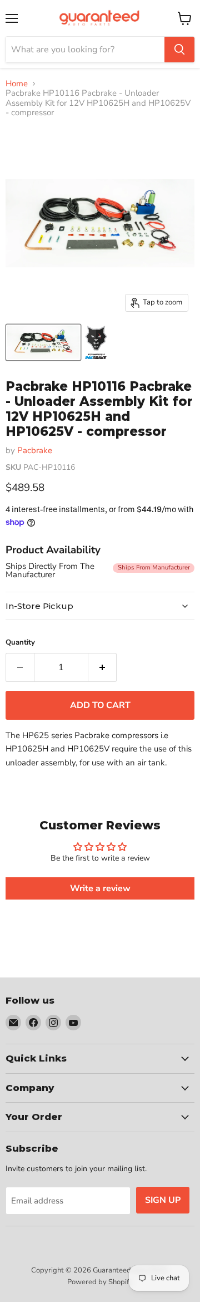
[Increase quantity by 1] (102, 667)
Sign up (163, 1200)
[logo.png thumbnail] (96, 342)
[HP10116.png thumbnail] (43, 342)
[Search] (179, 49)
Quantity (20, 642)
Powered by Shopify (100, 1282)
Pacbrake (34, 450)
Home (17, 84)
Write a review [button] (100, 888)
